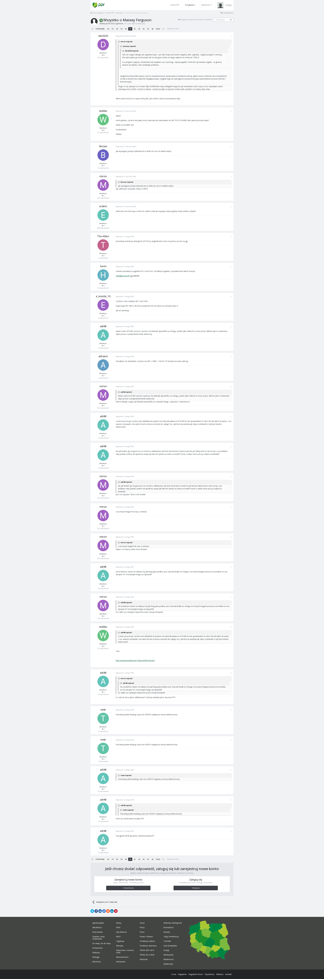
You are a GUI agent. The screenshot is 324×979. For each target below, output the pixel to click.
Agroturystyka (98, 923)
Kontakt (228, 974)
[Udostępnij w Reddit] (108, 911)
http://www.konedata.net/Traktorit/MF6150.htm (135, 660)
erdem (103, 206)
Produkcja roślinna (147, 941)
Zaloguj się (196, 888)
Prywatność (209, 974)
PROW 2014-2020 (147, 955)
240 (230, 20)
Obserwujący (220, 20)
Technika (167, 941)
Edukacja (96, 952)
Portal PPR (174, 5)
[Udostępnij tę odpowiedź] (231, 36)
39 (121, 29)
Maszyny (141, 23)
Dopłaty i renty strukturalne (98, 937)
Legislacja (120, 941)
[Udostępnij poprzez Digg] (100, 911)
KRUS (118, 936)
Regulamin (182, 974)
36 (108, 29)
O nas (173, 974)
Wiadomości (169, 959)
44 (143, 29)
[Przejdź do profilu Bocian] (103, 155)
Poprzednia (100, 29)
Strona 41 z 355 (172, 29)
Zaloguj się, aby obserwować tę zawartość (196, 19)
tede (103, 709)
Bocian (103, 146)
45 (148, 29)
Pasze (142, 923)
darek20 (103, 35)
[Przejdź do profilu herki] (103, 275)
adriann (103, 356)
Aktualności (97, 927)
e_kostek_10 (103, 296)
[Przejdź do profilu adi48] (103, 335)
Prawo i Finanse (146, 936)
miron (103, 176)
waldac (103, 111)
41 (130, 29)
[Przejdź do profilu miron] (103, 185)
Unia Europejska (170, 946)
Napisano (126, 36)
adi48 (103, 326)
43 (139, 29)
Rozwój (167, 932)
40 (126, 29)
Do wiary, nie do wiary (101, 943)
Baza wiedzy (97, 932)
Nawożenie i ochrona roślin (125, 951)
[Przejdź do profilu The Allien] (103, 245)
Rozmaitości (169, 927)
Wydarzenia (168, 964)
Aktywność (205, 5)
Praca (142, 927)
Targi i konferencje (171, 936)
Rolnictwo (144, 959)
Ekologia (95, 957)
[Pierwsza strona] (92, 29)
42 (134, 29)
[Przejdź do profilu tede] (103, 718)
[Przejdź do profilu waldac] (103, 119)
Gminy (118, 923)
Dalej (158, 29)
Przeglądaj (189, 5)
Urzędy (166, 950)
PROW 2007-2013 (147, 950)
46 (152, 29)
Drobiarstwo (97, 948)
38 (117, 29)
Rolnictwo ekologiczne (173, 923)
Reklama (219, 974)
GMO (118, 927)
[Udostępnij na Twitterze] (92, 911)
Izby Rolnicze (121, 932)
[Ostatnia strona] (163, 29)
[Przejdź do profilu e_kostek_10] (103, 305)
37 (112, 29)
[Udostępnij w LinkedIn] (112, 911)
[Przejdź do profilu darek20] (103, 44)
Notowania (120, 962)
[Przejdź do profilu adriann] (103, 365)
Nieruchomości (122, 957)
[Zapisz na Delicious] (104, 911)
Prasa (142, 932)
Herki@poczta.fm (123, 276)
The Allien (103, 236)
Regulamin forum (196, 974)
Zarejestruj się (128, 888)
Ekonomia (96, 962)
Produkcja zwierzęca (148, 946)
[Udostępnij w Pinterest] (116, 911)
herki (103, 266)
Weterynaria (168, 955)
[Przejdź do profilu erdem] (103, 215)
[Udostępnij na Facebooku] (96, 911)
